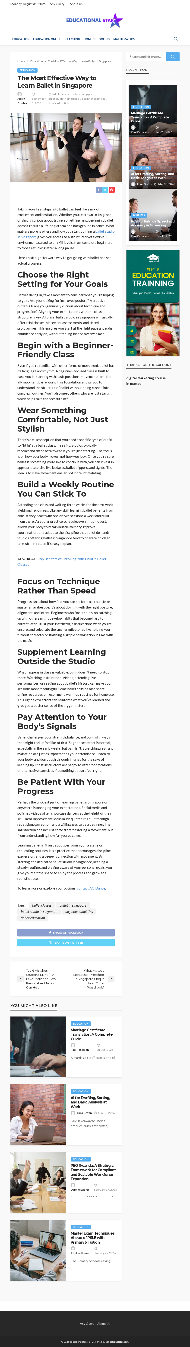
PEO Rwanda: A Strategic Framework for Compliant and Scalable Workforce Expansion (93, 1172)
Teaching (72, 39)
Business (139, 215)
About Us (76, 4)
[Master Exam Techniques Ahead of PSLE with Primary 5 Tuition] (38, 1250)
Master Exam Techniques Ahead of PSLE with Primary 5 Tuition (93, 1238)
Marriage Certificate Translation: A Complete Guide (92, 1034)
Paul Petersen (80, 1049)
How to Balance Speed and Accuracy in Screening (153, 223)
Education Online (47, 39)
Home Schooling (97, 39)
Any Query (57, 4)
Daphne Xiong (80, 1189)
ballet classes (60, 94)
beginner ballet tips (93, 98)
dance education (58, 103)
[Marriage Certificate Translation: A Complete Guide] (38, 1046)
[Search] (176, 39)
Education (20, 39)
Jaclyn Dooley (22, 101)
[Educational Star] (94, 20)
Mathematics (124, 39)
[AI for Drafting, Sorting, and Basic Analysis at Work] (38, 1114)
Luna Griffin (84, 1113)
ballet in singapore (83, 94)
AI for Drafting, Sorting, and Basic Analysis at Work (90, 1102)
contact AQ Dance (91, 888)
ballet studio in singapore (63, 98)
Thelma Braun (80, 1253)
